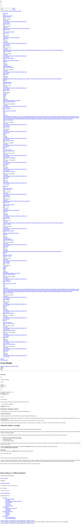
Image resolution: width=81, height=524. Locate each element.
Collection (8, 513)
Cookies (32, 520)
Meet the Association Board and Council (14, 501)
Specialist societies (9, 505)
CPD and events (6, 29)
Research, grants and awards (8, 150)
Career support (10, 28)
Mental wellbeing (6, 90)
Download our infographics (56, 78)
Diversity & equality (26, 78)
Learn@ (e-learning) (7, 50)
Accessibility (11, 520)
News (4, 111)
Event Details (15, 366)
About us (5, 497)
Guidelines (5, 61)
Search (13, 8)
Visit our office (3, 483)
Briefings (5, 133)
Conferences (5, 38)
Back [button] (2, 367)
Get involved (5, 507)
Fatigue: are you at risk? (15, 100)
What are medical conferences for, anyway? (12, 116)
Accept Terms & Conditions (7, 404)
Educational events (7, 45)
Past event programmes (14, 37)
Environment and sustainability (9, 157)
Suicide (4, 94)
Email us (8, 493)
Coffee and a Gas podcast (23, 28)
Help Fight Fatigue (7, 100)
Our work (5, 147)
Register (10, 11)
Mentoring (5, 28)
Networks (16, 28)
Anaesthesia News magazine (45, 78)
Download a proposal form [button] (6, 413)
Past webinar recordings (24, 50)
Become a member (7, 16)
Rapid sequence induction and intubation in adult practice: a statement (34, 118)
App (29, 28)
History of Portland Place (11, 518)
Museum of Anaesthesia (8, 511)
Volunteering (8, 509)
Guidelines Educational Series (57, 50)
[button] (1, 7)
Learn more (5, 20)
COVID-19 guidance (34, 78)
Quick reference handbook (8, 67)
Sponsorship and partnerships (9, 171)
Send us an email (3, 493)
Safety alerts (5, 178)
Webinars (13, 50)
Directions (8, 483)
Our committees (9, 502)
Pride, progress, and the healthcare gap (50, 116)
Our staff (7, 503)
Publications (5, 74)
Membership (5, 13)
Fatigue (4, 95)
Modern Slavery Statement (25, 520)
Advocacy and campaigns (8, 119)
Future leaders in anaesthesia (34, 50)
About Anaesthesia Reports (8, 78)
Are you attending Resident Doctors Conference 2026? (32, 116)
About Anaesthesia (18, 78)
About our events (6, 37)
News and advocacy (7, 108)
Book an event (6, 33)
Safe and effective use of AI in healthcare (66, 116)
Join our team (8, 504)
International (5, 164)
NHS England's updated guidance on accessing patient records (60, 118)
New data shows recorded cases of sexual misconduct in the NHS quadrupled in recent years (53, 117)
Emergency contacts (7, 83)
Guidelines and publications (8, 58)
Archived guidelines (7, 66)
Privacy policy (17, 520)
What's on (8, 512)
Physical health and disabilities (9, 101)
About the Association (10, 499)
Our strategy (8, 500)
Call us (5, 488)
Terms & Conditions (5, 520)
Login (2, 11)
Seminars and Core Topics (45, 50)
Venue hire (5, 516)
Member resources (6, 23)
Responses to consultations (8, 140)
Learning (7, 515)
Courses (17, 50)
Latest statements (6, 126)
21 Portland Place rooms (10, 517)
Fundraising (8, 510)
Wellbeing (5, 79)
